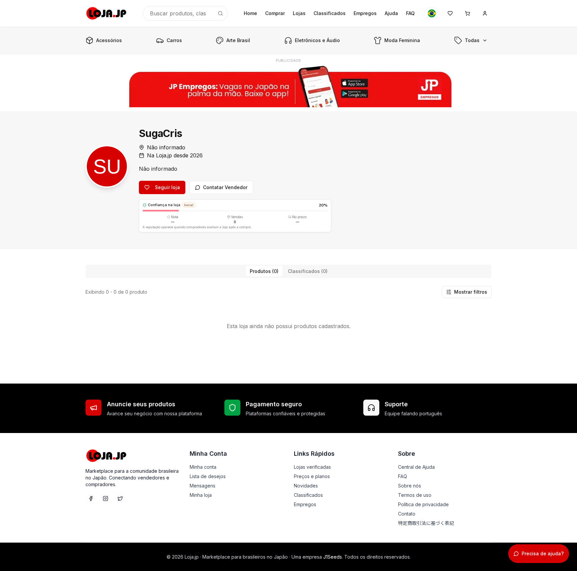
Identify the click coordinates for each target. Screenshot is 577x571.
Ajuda (391, 13)
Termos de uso (414, 495)
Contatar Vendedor (225, 187)
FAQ (410, 13)
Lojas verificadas (312, 467)
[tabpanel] (288, 316)
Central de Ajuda (416, 467)
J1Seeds (332, 557)
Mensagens (202, 485)
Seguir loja (167, 187)
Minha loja (201, 495)
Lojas (299, 13)
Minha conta (203, 467)
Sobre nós (409, 485)
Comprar (275, 13)
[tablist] (288, 271)
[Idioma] (431, 13)
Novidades (306, 485)
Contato (406, 514)
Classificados (330, 13)
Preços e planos (312, 476)
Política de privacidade (423, 504)
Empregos (365, 13)
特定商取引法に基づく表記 (426, 523)
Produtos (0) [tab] (264, 271)
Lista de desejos (208, 476)
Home (250, 13)
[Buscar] (220, 13)
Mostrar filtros (470, 292)
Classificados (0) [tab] (308, 271)
